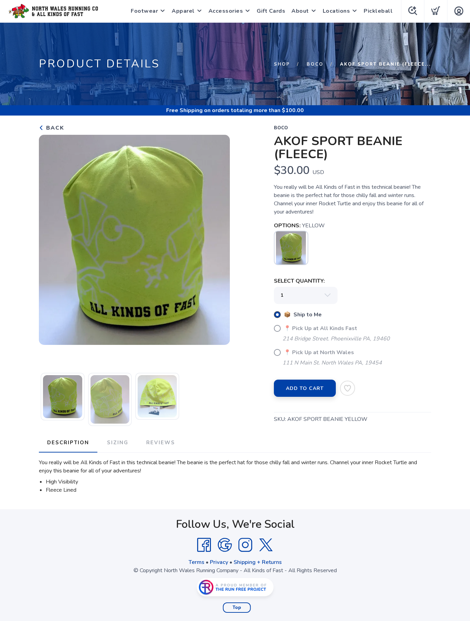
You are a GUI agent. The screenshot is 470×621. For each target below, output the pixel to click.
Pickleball (378, 11)
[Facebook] (204, 545)
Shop (282, 64)
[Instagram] (245, 545)
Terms (196, 562)
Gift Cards (271, 11)
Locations (336, 11)
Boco (315, 64)
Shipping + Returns (258, 562)
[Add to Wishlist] (347, 388)
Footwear (144, 11)
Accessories (226, 11)
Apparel (183, 11)
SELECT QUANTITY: (299, 281)
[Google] (224, 545)
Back (54, 128)
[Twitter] (266, 545)
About (300, 11)
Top (237, 607)
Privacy (219, 562)
